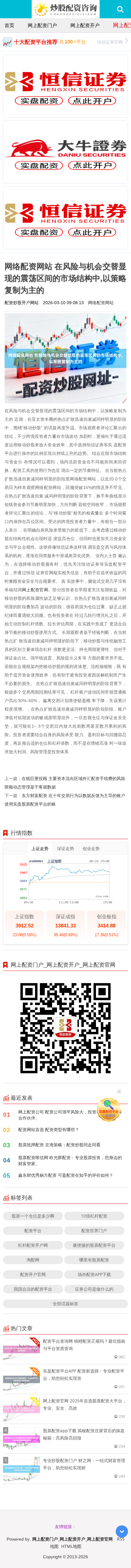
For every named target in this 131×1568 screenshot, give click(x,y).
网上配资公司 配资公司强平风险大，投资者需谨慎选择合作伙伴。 (70, 1115)
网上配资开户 (85, 25)
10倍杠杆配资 (94, 1216)
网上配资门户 (42, 25)
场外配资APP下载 (94, 1274)
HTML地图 (71, 1546)
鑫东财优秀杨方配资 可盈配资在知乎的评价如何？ (65, 1175)
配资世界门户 (94, 1230)
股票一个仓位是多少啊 (33, 1216)
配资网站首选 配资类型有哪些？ (48, 1129)
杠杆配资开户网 (33, 1245)
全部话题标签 (65, 1303)
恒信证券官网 (110, 42)
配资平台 (32, 1230)
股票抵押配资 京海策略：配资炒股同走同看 (59, 1145)
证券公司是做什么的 (94, 1289)
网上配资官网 (35, 589)
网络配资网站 (101, 302)
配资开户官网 (33, 1274)
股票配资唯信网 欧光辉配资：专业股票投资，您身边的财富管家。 (70, 1160)
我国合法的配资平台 (33, 1289)
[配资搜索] (120, 9)
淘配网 (33, 1260)
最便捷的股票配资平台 (94, 1245)
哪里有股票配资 (94, 1260)
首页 (9, 25)
